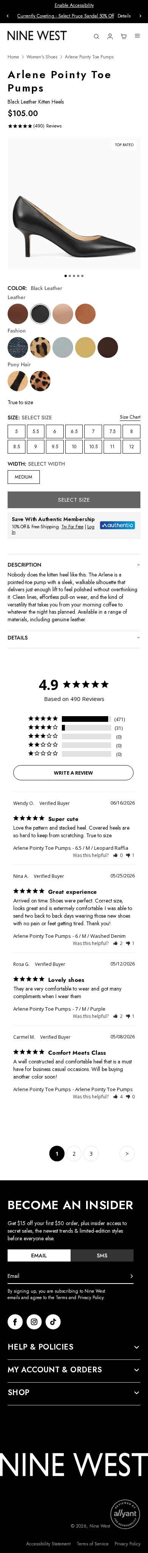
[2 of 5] (70, 276)
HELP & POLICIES (40, 1347)
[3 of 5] (74, 276)
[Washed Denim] (18, 347)
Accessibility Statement (48, 1544)
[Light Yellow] (85, 347)
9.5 (55, 446)
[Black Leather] (40, 314)
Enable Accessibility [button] (74, 5)
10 (74, 446)
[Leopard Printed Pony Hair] (40, 381)
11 (112, 446)
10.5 (93, 446)
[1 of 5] (66, 276)
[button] (117, 855)
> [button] (127, 1153)
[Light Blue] (62, 347)
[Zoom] (74, 203)
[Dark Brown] (108, 347)
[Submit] (132, 1276)
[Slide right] (140, 16)
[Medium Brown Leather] (18, 314)
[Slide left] (7, 16)
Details (18, 637)
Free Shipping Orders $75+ (74, 16)
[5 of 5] (82, 276)
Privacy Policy (127, 1544)
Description (24, 564)
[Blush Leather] (62, 314)
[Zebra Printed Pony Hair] (18, 381)
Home (13, 57)
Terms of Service (93, 1544)
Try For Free (72, 526)
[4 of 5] (78, 276)
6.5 (74, 431)
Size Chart (130, 417)
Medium (23, 477)
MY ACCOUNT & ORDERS (55, 1370)
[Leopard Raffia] (40, 347)
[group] (74, 16)
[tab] (39, 1255)
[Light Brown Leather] (85, 314)
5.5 (36, 431)
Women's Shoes (42, 57)
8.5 (16, 446)
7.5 (112, 431)
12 (131, 446)
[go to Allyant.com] (125, 1514)
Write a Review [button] (73, 772)
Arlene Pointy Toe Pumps (42, 847)
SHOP (19, 1392)
